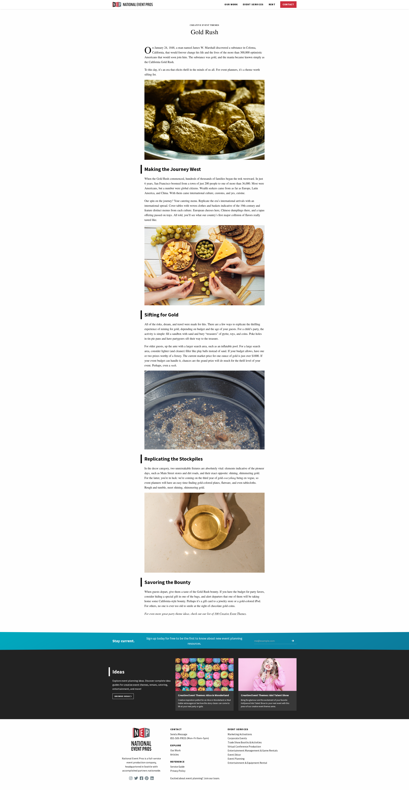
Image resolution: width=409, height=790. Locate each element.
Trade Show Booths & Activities (245, 742)
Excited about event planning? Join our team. (195, 778)
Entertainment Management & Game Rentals (253, 750)
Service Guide (177, 766)
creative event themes (136, 684)
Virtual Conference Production (244, 746)
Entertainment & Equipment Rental (247, 762)
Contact (288, 4)
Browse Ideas (122, 696)
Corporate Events (237, 738)
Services (253, 4)
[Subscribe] (293, 641)
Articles (174, 754)
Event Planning (236, 758)
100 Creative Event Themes (230, 614)
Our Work (231, 4)
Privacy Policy (177, 770)
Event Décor (234, 754)
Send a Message (178, 734)
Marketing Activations (240, 734)
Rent (272, 4)
